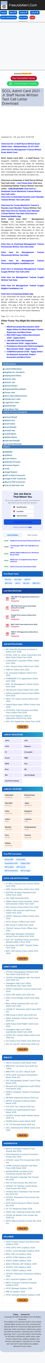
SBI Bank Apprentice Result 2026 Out (22, 1098)
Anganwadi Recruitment (15, 389)
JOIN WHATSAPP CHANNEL (25, 83)
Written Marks (11, 437)
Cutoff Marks (10, 434)
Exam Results (10, 427)
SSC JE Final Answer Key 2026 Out (21, 1183)
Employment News (13, 376)
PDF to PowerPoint (11, 871)
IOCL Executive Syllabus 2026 (19, 1279)
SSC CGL (8, 579)
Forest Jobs (10, 392)
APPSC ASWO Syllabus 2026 (18, 1261)
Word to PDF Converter (15, 482)
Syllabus (8, 455)
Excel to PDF (21, 859)
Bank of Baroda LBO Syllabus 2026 (21, 1264)
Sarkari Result (11, 417)
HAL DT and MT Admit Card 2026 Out (22, 1044)
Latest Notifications (8, 17)
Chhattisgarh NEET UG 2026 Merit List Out (24, 547)
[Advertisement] (22, 46)
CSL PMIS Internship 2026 (17, 898)
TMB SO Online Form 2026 (17, 670)
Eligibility (8, 452)
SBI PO (17, 583)
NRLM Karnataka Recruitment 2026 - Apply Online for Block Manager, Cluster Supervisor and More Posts (25, 329)
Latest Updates (12, 535)
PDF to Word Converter (15, 475)
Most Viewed (32, 535)
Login (32, 17)
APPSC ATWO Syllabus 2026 (18, 1257)
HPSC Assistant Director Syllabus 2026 (23, 1295)
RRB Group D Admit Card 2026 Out (21, 1015)
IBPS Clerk (8, 583)
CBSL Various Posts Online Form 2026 (22, 889)
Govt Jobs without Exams (16, 396)
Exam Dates (10, 424)
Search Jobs (10, 379)
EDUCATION (10, 406)
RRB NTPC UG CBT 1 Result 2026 (20, 1072)
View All (22, 727)
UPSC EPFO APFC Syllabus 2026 (20, 1248)
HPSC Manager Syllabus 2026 (19, 1288)
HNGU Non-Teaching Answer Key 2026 (23, 1212)
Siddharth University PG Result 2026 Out (25, 541)
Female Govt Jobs (12, 399)
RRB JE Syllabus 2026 (15, 1292)
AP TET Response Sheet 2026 (19, 1209)
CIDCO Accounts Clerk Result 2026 (23, 567)
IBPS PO (27, 579)
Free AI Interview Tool (14, 485)
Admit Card (10, 420)
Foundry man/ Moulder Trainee (15, 208)
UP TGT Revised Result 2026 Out (20, 1124)
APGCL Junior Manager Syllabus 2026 (22, 1251)
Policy (15, 1314)
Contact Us (25, 1314)
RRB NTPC (36, 583)
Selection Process (12, 462)
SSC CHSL (17, 579)
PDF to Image (25, 871)
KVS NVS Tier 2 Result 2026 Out (20, 1106)
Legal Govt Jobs (12, 402)
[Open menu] (13, 12)
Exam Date (27, 183)
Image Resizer (11, 472)
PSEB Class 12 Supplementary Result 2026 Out (23, 560)
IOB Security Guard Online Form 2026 (22, 690)
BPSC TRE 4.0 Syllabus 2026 (18, 1254)
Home (3, 13)
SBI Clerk (26, 583)
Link (19, 183)
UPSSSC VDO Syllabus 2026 (18, 1267)
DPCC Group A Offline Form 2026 (20, 922)
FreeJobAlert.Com (23, 5)
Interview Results (12, 441)
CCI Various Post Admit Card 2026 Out (23, 1041)
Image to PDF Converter (15, 479)
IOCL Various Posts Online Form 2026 (22, 666)
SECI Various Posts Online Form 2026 (22, 907)
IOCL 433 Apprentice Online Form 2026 (23, 721)
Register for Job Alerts (15, 372)
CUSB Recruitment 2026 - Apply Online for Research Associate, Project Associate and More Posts (25, 354)
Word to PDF (9, 859)
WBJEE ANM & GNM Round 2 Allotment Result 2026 (24, 553)
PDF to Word (9, 867)
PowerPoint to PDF (11, 863)
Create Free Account (22, 522)
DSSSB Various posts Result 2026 (20, 1121)
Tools (7, 469)
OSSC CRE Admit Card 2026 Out (20, 995)
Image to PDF (25, 863)
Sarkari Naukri (11, 386)
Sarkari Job (10, 382)
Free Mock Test (11, 409)
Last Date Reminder (13, 444)
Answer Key (10, 430)
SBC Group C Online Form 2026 (19, 925)
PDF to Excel (21, 867)
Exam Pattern (10, 458)
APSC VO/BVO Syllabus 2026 (18, 1270)
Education (23, 17)
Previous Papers (12, 465)
